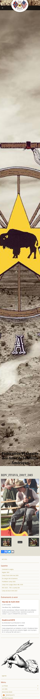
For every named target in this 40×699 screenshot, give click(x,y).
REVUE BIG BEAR (7, 692)
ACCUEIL (4, 559)
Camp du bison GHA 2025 (9, 591)
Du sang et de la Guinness (10, 578)
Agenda (4, 676)
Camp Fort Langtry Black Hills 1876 (12, 584)
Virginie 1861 (5, 572)
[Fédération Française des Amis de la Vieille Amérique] (20, 5)
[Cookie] (4, 695)
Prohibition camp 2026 (8, 581)
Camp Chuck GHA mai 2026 (10, 575)
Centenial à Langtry (7, 569)
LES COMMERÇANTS (8, 695)
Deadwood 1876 (8, 620)
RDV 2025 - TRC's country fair (11, 588)
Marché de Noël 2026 (10, 602)
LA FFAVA (5, 686)
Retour (20, 542)
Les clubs (4, 689)
